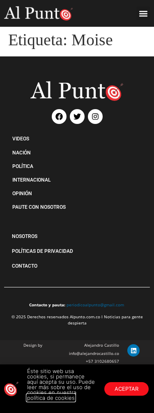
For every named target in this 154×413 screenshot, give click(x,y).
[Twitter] (77, 116)
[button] (143, 13)
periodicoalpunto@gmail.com (95, 305)
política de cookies (51, 397)
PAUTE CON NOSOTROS (39, 207)
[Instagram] (95, 116)
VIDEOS (20, 139)
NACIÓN (21, 153)
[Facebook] (59, 116)
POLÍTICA (22, 166)
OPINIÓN (22, 193)
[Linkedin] (133, 350)
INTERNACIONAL (31, 180)
